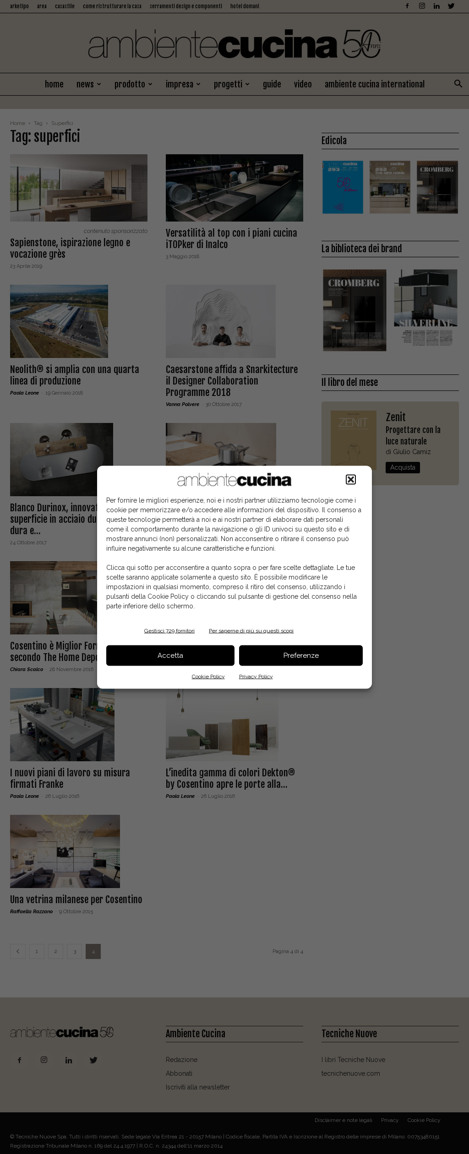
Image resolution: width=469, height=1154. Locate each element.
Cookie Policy (208, 676)
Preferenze (301, 655)
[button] (350, 479)
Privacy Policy (256, 676)
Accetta (170, 655)
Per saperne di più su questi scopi (251, 630)
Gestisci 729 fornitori (169, 630)
